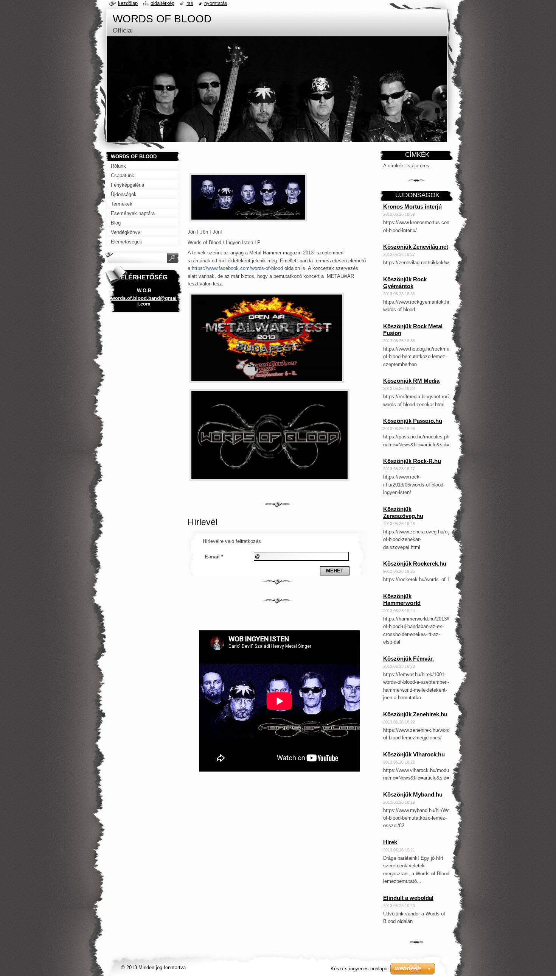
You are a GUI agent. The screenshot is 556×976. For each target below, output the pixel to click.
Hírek (390, 842)
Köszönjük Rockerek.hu (414, 563)
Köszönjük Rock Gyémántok (405, 282)
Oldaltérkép (162, 3)
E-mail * (214, 557)
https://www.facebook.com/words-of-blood (237, 268)
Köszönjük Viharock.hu (414, 754)
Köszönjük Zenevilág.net (415, 246)
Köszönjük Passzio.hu (412, 421)
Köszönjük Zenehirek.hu (415, 714)
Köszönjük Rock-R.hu (412, 461)
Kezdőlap (128, 3)
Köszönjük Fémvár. (408, 658)
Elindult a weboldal (408, 898)
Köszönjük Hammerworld (402, 599)
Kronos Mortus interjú (412, 206)
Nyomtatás (215, 3)
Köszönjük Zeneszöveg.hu (403, 512)
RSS (189, 3)
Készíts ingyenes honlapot (360, 968)
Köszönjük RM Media (411, 380)
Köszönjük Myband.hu (413, 794)
